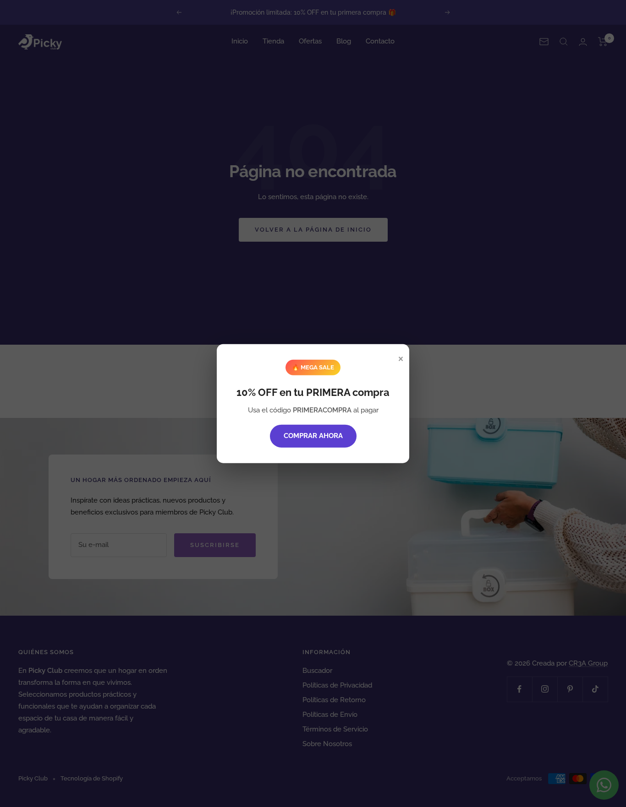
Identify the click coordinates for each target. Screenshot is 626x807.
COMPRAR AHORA (313, 436)
